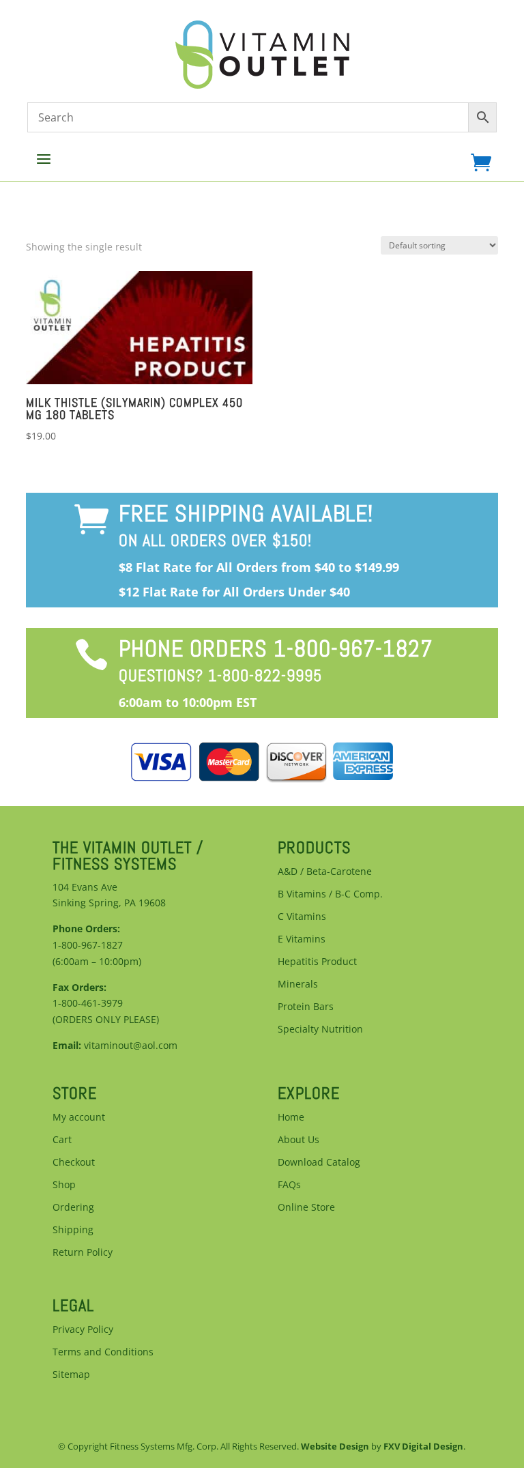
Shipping (73, 1229)
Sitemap (71, 1374)
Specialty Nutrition (320, 1028)
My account (79, 1116)
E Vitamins (301, 938)
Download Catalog (319, 1161)
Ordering (73, 1206)
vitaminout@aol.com (130, 1045)
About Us (298, 1139)
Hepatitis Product (317, 961)
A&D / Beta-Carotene (325, 871)
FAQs (289, 1184)
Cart (62, 1139)
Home (291, 1116)
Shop (64, 1184)
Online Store (306, 1206)
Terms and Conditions (103, 1351)
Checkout (74, 1161)
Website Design (335, 1446)
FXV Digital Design (423, 1446)
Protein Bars (306, 1006)
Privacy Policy (83, 1329)
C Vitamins (302, 916)
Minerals (298, 983)
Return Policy (83, 1252)
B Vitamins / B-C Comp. (330, 893)
